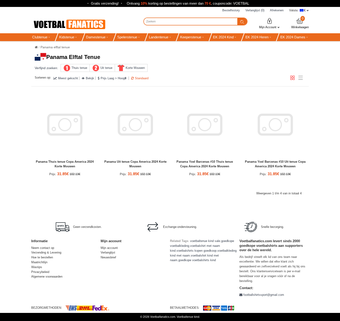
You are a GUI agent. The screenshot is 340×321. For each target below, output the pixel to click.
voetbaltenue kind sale (205, 241)
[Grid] (292, 77)
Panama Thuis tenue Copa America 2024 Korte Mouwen (65, 164)
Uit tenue (106, 68)
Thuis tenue (79, 68)
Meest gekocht (68, 78)
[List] (300, 77)
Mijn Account (267, 27)
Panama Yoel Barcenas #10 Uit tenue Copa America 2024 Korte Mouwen (275, 164)
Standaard (141, 78)
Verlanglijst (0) (254, 10)
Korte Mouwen (135, 68)
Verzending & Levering (46, 252)
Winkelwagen (300, 23)
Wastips (36, 267)
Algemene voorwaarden (46, 276)
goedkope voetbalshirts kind (197, 260)
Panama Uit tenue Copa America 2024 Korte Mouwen (135, 164)
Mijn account (109, 248)
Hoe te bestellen (42, 257)
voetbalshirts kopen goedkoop (196, 250)
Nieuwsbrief (108, 257)
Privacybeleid (40, 272)
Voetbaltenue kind (188, 316)
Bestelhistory (231, 10)
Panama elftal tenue (55, 47)
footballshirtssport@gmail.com (263, 295)
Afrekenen (277, 10)
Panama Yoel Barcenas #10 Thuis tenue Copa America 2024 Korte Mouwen (204, 164)
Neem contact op (42, 248)
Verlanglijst (108, 252)
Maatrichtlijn (39, 262)
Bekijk (90, 78)
